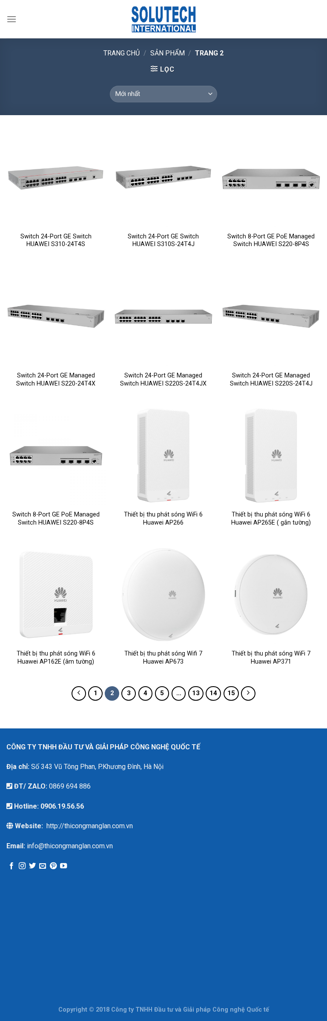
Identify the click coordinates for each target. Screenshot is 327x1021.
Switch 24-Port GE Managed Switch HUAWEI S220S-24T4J (271, 379)
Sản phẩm (167, 53)
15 (231, 693)
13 (196, 693)
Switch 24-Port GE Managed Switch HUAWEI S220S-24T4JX (163, 379)
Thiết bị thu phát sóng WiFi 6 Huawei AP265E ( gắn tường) (271, 518)
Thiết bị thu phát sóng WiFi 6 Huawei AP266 (163, 518)
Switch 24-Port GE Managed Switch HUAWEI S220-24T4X (55, 379)
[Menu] (11, 19)
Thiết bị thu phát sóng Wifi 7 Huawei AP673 (163, 657)
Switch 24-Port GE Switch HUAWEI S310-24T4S (56, 240)
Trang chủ (121, 53)
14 (213, 693)
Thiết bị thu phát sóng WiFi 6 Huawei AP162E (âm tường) (56, 657)
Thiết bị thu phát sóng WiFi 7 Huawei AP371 (271, 657)
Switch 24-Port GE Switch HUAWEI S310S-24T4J (163, 240)
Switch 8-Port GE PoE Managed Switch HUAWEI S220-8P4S (271, 240)
